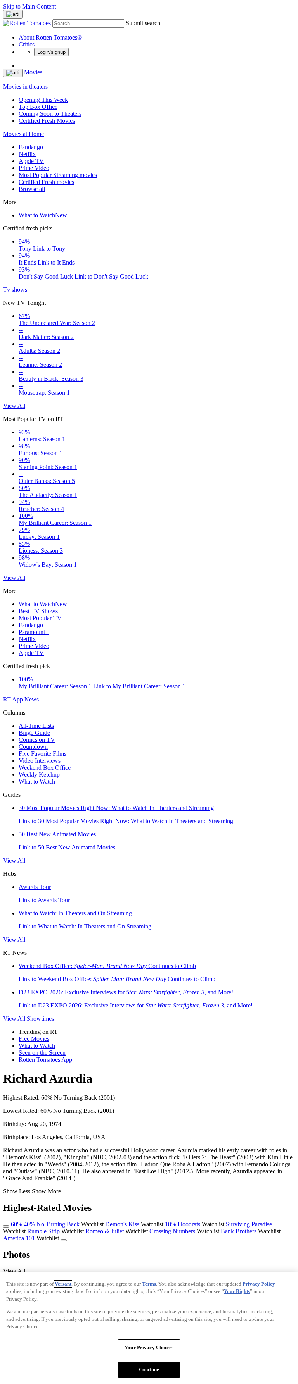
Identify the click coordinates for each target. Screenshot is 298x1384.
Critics (27, 44)
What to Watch (43, 215)
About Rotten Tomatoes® (50, 37)
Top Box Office (38, 106)
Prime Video (34, 168)
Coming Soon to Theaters (50, 113)
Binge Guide (34, 732)
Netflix (27, 154)
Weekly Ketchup (39, 774)
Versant (63, 1284)
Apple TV (31, 161)
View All (14, 405)
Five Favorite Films (42, 753)
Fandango (31, 147)
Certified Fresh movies (46, 182)
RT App (13, 699)
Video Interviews (40, 760)
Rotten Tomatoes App (45, 1059)
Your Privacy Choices (149, 1347)
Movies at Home (23, 134)
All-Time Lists (36, 725)
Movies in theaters (25, 86)
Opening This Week (43, 99)
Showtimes (40, 1018)
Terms (149, 1284)
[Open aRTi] (13, 14)
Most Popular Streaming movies (58, 175)
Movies (33, 72)
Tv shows (15, 289)
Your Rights (237, 1291)
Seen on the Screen (42, 1052)
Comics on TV (37, 739)
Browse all (32, 189)
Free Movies (34, 1038)
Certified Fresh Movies (47, 120)
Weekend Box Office (45, 767)
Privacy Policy (259, 1284)
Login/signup (51, 52)
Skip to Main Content (29, 6)
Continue (149, 1369)
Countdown (33, 746)
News (31, 699)
